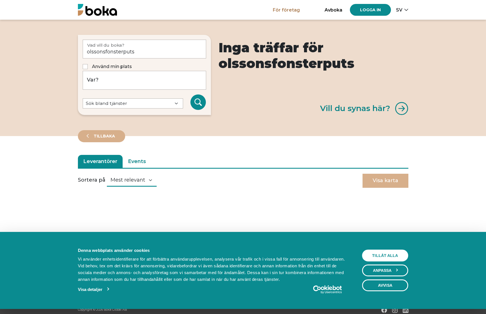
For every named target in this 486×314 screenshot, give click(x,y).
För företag (286, 10)
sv (399, 10)
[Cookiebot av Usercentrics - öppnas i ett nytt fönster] (327, 289)
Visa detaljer (90, 289)
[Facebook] (384, 310)
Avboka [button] (333, 10)
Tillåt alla (385, 255)
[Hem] (97, 9)
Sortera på (91, 180)
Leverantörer (100, 161)
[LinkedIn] (405, 310)
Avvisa (385, 285)
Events (137, 161)
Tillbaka (104, 136)
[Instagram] (395, 310)
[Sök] (198, 102)
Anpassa (382, 270)
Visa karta (385, 180)
